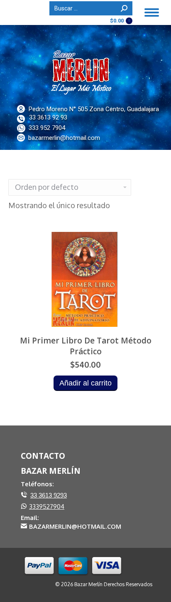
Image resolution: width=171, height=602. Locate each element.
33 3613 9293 (48, 495)
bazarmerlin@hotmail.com (64, 138)
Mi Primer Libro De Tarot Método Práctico (85, 346)
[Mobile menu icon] (152, 12)
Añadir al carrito (85, 383)
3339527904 (46, 506)
